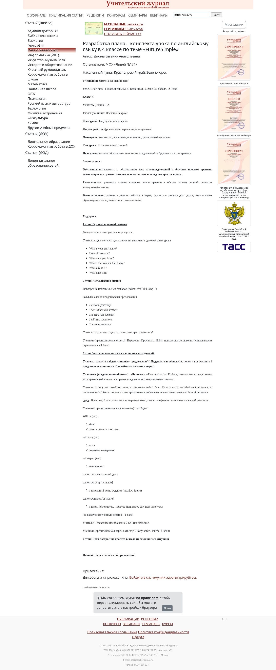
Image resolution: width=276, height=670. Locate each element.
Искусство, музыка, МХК (46, 60)
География (36, 45)
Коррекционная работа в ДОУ (51, 146)
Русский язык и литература (49, 103)
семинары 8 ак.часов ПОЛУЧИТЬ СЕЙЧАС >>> (123, 29)
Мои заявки (234, 24)
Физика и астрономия (45, 113)
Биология (35, 40)
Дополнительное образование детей (43, 163)
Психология (37, 98)
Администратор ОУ (43, 31)
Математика (37, 84)
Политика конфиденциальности (163, 632)
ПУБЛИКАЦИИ (128, 619)
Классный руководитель (47, 69)
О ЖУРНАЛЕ (36, 15)
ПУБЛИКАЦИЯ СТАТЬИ (66, 15)
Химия (33, 123)
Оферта (138, 637)
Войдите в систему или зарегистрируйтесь (163, 577)
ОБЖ (31, 94)
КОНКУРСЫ (116, 15)
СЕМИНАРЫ (137, 15)
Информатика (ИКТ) (43, 55)
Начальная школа (42, 89)
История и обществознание (50, 65)
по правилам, (147, 598)
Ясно (167, 608)
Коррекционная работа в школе (48, 76)
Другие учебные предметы (49, 127)
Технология (37, 108)
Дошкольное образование (49, 141)
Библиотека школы (43, 35)
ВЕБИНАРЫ (159, 15)
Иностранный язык (43, 50)
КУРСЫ (167, 624)
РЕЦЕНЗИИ (95, 15)
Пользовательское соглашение (112, 632)
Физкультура (38, 118)
